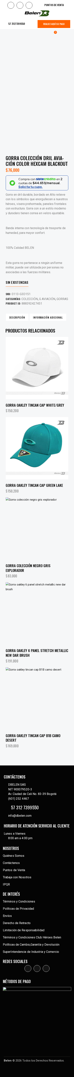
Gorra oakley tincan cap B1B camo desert (33, 737)
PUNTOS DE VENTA (54, 5)
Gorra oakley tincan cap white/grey (35, 405)
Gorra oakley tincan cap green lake (34, 485)
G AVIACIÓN (47, 299)
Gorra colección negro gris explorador (28, 567)
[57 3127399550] (6, 24)
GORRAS (62, 299)
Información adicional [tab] (48, 317)
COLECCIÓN (29, 299)
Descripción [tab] (17, 317)
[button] (8, 34)
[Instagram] (20, 5)
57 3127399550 (16, 23)
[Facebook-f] (10, 5)
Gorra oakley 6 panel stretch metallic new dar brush (37, 652)
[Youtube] (29, 5)
